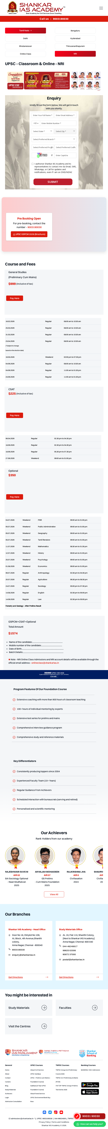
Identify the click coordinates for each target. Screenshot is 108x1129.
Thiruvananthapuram (75, 46)
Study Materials (10, 1090)
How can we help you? (91, 1124)
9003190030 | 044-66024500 (54, 1118)
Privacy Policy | (45, 1122)
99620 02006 (69, 950)
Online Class (25, 54)
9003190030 (18, 949)
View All (54, 894)
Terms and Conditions (60, 1122)
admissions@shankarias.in (22, 1118)
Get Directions (15, 977)
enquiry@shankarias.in (23, 955)
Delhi (25, 38)
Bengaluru (75, 30)
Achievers (8, 1094)
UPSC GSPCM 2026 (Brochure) (30, 234)
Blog (6, 1086)
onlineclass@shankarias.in (45, 662)
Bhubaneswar (25, 46)
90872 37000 (69, 954)
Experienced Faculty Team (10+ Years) (37, 780)
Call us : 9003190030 (54, 18)
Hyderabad (75, 38)
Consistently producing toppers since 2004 (39, 771)
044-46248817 (70, 946)
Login (7, 1097)
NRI (75, 53)
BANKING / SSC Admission (90, 1070)
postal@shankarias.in (74, 959)
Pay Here (14, 298)
